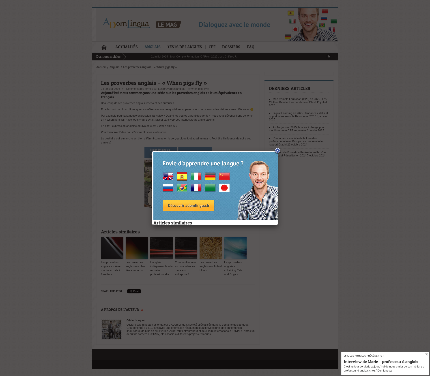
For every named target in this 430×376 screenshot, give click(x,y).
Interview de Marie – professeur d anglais (381, 361)
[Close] (277, 151)
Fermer (426, 354)
